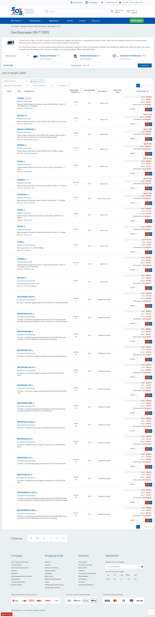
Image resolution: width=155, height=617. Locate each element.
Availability (102, 91)
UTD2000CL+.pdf (29, 188)
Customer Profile (16, 565)
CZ (115, 575)
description (29, 91)
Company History (16, 585)
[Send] (26, 81)
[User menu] (122, 10)
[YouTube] (37, 538)
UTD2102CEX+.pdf (29, 203)
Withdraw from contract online (54, 585)
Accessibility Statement (85, 585)
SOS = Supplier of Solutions (19, 562)
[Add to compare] (30, 98)
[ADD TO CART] (147, 109)
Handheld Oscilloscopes (88, 56)
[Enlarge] (28, 56)
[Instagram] (57, 538)
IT (122, 579)
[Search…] (47, 11)
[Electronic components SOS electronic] (22, 11)
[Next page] (150, 85)
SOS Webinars (82, 579)
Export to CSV (38, 81)
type (18, 91)
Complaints (48, 573)
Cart (133, 10)
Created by (36, 610)
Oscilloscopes (52, 26)
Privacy (47, 582)
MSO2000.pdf (28, 124)
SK (108, 575)
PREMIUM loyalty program (53, 579)
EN (129, 575)
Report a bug (6, 614)
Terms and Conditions (51, 568)
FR (135, 579)
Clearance (81, 571)
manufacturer (89, 90)
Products (30, 26)
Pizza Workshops (83, 576)
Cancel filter (145, 65)
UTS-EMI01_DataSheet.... (31, 286)
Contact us (14, 571)
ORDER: (132, 109)
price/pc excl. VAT (143, 91)
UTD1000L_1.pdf (29, 269)
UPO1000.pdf (28, 171)
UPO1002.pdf (28, 220)
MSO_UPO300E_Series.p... (31, 153)
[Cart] (128, 11)
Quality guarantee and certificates (21, 576)
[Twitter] (51, 538)
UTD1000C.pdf (28, 108)
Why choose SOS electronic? (20, 568)
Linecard (47, 565)
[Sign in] (112, 12)
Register (117, 12)
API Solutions (82, 562)
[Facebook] (31, 538)
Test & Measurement (40, 26)
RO (108, 579)
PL (115, 579)
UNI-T (89, 103)
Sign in (118, 10)
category (74, 92)
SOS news (81, 582)
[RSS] (64, 538)
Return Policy (49, 576)
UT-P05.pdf (27, 250)
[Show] (150, 109)
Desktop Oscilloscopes (48, 56)
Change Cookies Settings (52, 588)
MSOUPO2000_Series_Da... (31, 139)
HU (122, 575)
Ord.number (74, 90)
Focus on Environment (18, 582)
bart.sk (44, 610)
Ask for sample (136, 21)
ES (129, 579)
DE (135, 575)
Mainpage (23, 26)
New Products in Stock (85, 565)
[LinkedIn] (44, 538)
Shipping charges (50, 571)
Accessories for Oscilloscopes (130, 56)
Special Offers (82, 568)
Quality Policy (15, 579)
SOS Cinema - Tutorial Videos (87, 573)
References (14, 573)
